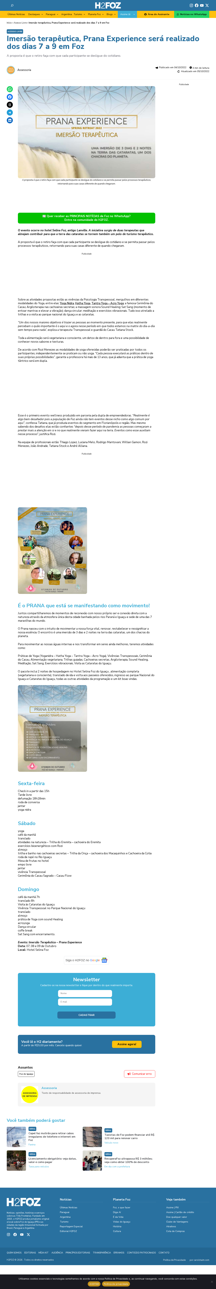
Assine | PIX (172, 1210)
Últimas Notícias (16, 14)
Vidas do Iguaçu (121, 1224)
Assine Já (125, 14)
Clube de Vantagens (177, 1224)
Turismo (78, 14)
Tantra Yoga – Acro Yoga (107, 303)
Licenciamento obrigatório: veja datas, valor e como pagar (53, 1162)
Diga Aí (117, 1214)
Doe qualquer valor (176, 1219)
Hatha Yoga (82, 303)
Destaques (34, 14)
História (117, 1228)
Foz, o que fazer (121, 1210)
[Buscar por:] (12, 5)
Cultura (117, 1233)
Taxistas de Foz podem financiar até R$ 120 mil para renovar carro (129, 1139)
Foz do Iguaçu (26, 1076)
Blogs (110, 14)
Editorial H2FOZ (68, 1233)
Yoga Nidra (67, 303)
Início (9, 22)
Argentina (66, 14)
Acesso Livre (20, 22)
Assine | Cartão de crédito (180, 1214)
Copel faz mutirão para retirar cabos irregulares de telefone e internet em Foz (52, 1139)
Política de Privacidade (174, 1262)
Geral (32, 1131)
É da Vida (118, 1219)
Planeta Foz (94, 14)
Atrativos (171, 1228)
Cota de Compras (175, 1233)
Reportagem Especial (71, 1228)
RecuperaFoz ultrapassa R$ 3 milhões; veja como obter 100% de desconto (128, 1162)
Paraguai (50, 14)
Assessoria (24, 70)
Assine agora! (126, 1047)
